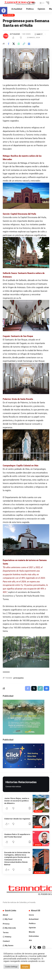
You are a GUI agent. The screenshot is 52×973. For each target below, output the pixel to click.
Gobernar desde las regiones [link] (17, 819)
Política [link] (38, 811)
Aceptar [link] (25, 967)
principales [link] (18, 678)
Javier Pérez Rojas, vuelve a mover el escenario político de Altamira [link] (16, 800)
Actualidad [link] (9, 15)
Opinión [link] (38, 827)
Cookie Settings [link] (11, 967)
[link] (3, 10)
